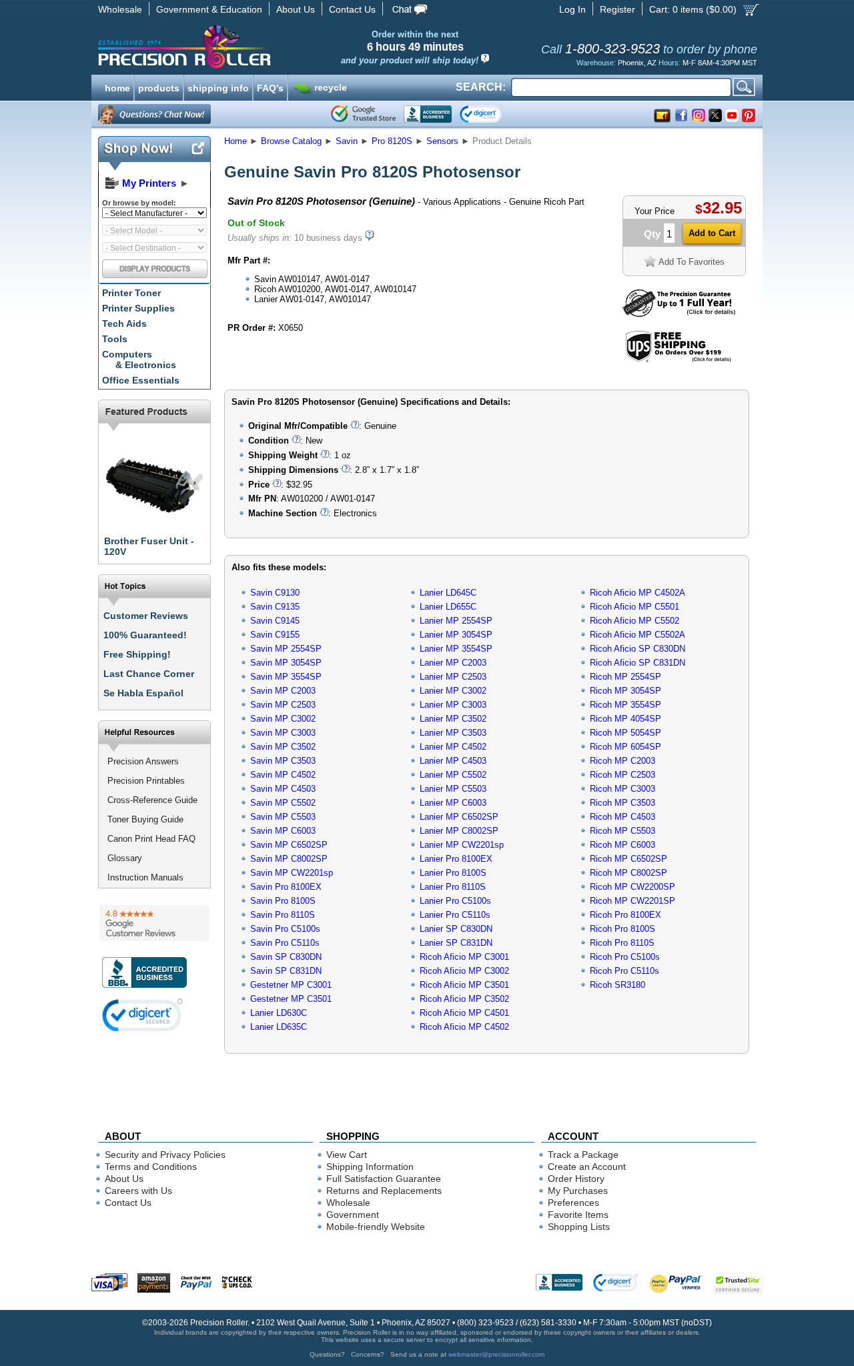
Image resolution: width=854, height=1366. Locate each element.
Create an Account (587, 1166)
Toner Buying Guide (145, 819)
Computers (139, 359)
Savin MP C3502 (283, 747)
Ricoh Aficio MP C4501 (464, 1013)
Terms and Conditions (151, 1166)
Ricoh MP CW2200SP (632, 887)
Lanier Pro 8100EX (456, 859)
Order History (576, 1178)
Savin (347, 141)
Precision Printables (146, 781)
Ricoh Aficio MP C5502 (634, 621)
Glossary (124, 858)
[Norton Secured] (492, 114)
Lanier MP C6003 (453, 803)
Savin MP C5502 (283, 803)
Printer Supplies (138, 308)
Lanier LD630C (278, 1013)
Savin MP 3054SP (286, 663)
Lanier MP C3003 (453, 705)
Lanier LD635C (278, 1027)
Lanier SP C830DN (456, 929)
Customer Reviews (145, 615)
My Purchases (578, 1190)
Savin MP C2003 (283, 691)
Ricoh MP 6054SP (625, 747)
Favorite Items (578, 1214)
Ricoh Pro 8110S (622, 943)
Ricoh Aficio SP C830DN (637, 649)
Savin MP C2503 (283, 705)
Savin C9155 (275, 635)
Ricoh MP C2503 (622, 775)
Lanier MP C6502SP (459, 817)
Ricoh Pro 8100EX (625, 915)
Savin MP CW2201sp (291, 873)
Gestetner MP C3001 (291, 985)
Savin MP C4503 (283, 789)
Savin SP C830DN (286, 957)
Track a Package (583, 1154)
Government (352, 1214)
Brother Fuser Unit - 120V (149, 546)
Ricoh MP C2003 (622, 761)
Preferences (573, 1202)
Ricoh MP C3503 (622, 803)
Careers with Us (138, 1190)
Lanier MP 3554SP (456, 649)
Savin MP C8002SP (289, 859)
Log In (572, 9)
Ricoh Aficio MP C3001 (464, 957)
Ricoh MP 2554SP (625, 677)
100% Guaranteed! (145, 635)
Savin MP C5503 (283, 817)
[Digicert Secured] (142, 1015)
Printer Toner (131, 292)
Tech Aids (124, 323)
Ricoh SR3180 (617, 985)
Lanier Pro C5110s (455, 915)
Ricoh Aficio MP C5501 (634, 607)
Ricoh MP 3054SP (625, 691)
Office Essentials (140, 380)
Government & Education (209, 9)
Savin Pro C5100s (285, 929)
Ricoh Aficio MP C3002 (464, 971)
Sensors (442, 141)
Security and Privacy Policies (165, 1154)
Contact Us (352, 9)
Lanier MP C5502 (453, 775)
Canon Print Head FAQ (151, 839)
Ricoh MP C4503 (622, 817)
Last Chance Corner (148, 673)
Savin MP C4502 (283, 775)
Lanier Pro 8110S (453, 887)
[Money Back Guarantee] (678, 314)
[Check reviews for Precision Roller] (154, 923)
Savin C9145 (275, 621)
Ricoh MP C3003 (622, 789)
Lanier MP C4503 (453, 761)
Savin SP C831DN (286, 971)
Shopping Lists (579, 1226)
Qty (652, 233)
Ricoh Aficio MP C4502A (637, 593)
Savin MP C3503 (283, 761)
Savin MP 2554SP (286, 649)
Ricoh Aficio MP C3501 (464, 985)
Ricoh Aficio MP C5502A (637, 635)
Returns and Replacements (384, 1190)
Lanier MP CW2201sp (462, 845)
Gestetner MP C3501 (291, 999)
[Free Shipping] (678, 360)
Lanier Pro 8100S (453, 873)
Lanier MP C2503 (453, 677)
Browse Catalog (291, 141)
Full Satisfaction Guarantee (383, 1178)
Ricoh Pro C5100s (625, 957)
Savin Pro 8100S (283, 901)
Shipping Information (370, 1166)
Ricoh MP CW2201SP (632, 901)
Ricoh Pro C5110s (624, 971)
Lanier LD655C (448, 607)
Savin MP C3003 (283, 733)
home (117, 87)
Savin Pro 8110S (282, 915)
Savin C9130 (275, 593)
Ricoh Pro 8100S (622, 929)
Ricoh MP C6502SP (628, 859)
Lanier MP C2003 (453, 663)
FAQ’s (270, 87)
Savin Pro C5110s (285, 943)
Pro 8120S (392, 141)
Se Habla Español (143, 693)
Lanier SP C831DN (456, 943)
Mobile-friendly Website (375, 1226)
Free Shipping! (137, 654)
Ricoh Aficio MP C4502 (464, 1027)
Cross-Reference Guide (152, 800)
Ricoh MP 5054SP (625, 733)
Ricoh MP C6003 (622, 845)
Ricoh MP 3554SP (625, 705)
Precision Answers (143, 761)
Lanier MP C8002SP (459, 831)
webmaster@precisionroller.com (496, 1354)
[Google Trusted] (363, 114)
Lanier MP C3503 (453, 733)
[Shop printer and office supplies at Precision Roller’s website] (253, 46)
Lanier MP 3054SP (456, 635)
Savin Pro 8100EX (286, 887)
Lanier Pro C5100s (455, 901)
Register (617, 9)
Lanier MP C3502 (453, 719)
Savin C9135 (275, 607)
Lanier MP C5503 (453, 789)
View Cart (346, 1154)
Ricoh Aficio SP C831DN (637, 663)
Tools (114, 338)
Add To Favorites (692, 262)
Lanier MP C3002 (453, 691)
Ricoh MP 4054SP (625, 719)
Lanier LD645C (448, 593)
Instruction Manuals (145, 877)
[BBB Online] (428, 114)
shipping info (218, 87)
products (158, 87)
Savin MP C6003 (283, 831)
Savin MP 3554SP (286, 677)
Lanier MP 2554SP (456, 621)
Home (235, 141)
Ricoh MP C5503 (622, 831)
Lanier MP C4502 (453, 747)
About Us (295, 9)
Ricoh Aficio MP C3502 (464, 999)
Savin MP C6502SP (289, 845)
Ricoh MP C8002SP (628, 873)
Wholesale (120, 9)
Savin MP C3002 (283, 719)
